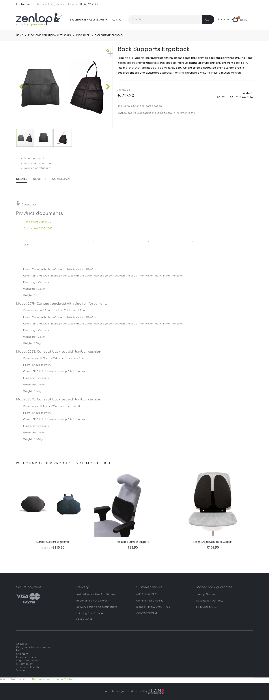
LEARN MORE (84, 619)
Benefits (39, 179)
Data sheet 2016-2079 (37, 222)
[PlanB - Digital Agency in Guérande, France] (156, 691)
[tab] (24, 178)
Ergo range (82, 35)
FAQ (18, 650)
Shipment (22, 654)
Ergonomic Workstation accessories (49, 35)
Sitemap (21, 670)
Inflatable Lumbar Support (133, 541)
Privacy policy (24, 664)
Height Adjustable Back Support (213, 541)
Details (21, 179)
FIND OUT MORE (206, 607)
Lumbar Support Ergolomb (52, 541)
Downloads (61, 179)
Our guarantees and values (33, 647)
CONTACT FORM (146, 613)
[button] (108, 53)
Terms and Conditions (29, 667)
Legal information (27, 660)
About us (21, 644)
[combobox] (171, 19)
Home (19, 35)
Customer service (27, 657)
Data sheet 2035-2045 (37, 228)
